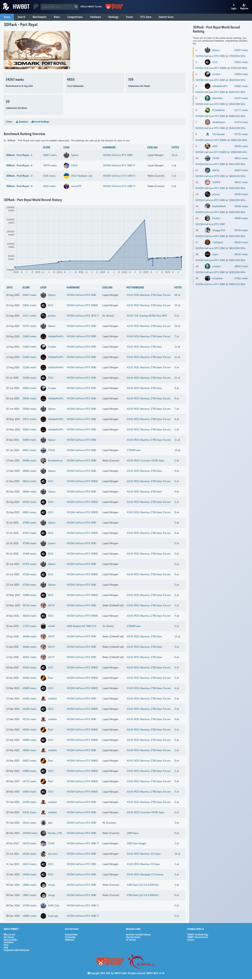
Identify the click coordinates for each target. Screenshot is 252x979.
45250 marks (30, 698)
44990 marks (30, 740)
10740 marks (30, 905)
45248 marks (30, 709)
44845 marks (30, 750)
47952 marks (241, 278)
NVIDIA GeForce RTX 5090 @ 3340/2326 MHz (221, 260)
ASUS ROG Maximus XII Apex (143, 864)
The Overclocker (133, 937)
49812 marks (30, 450)
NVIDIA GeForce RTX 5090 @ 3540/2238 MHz (221, 128)
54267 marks (50, 155)
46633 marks (30, 615)
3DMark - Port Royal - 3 (19, 175)
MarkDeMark (219, 206)
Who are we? (9, 935)
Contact (190, 940)
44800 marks (30, 771)
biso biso (53, 853)
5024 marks (49, 186)
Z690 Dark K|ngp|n (136, 843)
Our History (9, 937)
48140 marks (241, 254)
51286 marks (30, 367)
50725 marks (241, 134)
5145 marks (49, 175)
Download (23, 122)
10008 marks (30, 916)
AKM (215, 146)
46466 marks (30, 646)
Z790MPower (134, 450)
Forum (129, 17)
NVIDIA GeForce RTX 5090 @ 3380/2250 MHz (221, 200)
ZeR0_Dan (53, 905)
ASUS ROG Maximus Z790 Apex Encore (148, 295)
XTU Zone (145, 17)
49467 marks (241, 170)
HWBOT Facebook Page (197, 935)
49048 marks (241, 218)
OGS (50, 305)
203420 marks (30, 833)
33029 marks (30, 874)
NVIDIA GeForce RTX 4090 (81, 833)
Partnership (70, 937)
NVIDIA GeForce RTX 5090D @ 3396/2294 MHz (221, 140)
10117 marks (29, 315)
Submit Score (166, 17)
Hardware (95, 17)
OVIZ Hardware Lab (81, 175)
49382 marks (241, 194)
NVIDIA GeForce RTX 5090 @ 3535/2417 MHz (221, 92)
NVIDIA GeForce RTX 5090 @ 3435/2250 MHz (221, 212)
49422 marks (241, 182)
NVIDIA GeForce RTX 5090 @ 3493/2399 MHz (221, 104)
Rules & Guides (10, 940)
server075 (76, 186)
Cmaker (52, 346)
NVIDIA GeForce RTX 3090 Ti (119, 165)
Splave (74, 155)
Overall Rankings (41, 122)
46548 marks (30, 636)
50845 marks (30, 398)
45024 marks (30, 729)
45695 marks (30, 678)
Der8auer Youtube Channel (138, 935)
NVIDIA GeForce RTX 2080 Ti (83, 905)
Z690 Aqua (132, 833)
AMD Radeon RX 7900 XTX (81, 626)
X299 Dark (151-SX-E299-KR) (142, 884)
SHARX (216, 182)
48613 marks (30, 481)
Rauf (50, 678)
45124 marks (30, 719)
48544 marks (30, 491)
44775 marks (30, 781)
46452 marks (30, 657)
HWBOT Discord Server (197, 937)
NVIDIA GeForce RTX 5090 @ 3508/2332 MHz (221, 116)
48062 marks (241, 266)
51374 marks (241, 122)
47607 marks (30, 533)
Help (6, 947)
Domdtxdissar (55, 460)
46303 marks (30, 667)
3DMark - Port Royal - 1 (19, 155)
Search (21, 17)
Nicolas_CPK (55, 833)
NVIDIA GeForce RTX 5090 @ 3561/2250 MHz (221, 164)
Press (6, 945)
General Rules (71, 935)
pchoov (52, 315)
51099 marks (30, 377)
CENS (74, 165)
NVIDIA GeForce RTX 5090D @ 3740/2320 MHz (221, 68)
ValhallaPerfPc (56, 336)
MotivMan (217, 98)
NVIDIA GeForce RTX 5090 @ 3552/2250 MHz (221, 236)
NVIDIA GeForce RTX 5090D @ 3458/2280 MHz (221, 152)
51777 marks (241, 110)
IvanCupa (53, 916)
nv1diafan (217, 278)
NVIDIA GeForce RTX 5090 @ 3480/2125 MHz (221, 284)
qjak (50, 822)
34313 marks (30, 864)
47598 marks (30, 543)
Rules (57, 17)
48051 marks (30, 512)
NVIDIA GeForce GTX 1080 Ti (119, 175)
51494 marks (30, 357)
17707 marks (30, 626)
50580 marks (30, 408)
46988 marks (30, 595)
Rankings (113, 17)
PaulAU (216, 218)
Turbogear (217, 242)
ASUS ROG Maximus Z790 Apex (144, 346)
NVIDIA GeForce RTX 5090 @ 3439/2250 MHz (221, 272)
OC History (131, 940)
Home (7, 17)
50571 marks (30, 419)
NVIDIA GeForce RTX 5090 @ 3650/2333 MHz (221, 80)
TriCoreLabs (218, 134)
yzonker (216, 266)
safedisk (52, 698)
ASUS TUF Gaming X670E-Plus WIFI (147, 315)
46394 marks (30, 460)
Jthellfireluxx (219, 122)
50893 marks (30, 388)
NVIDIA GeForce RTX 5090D (82, 305)
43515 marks (30, 812)
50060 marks (30, 439)
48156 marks (30, 502)
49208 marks (241, 206)
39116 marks (29, 822)
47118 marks (29, 584)
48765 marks (241, 230)
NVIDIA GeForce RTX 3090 (81, 853)
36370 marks (50, 165)
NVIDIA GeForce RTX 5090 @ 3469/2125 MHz (221, 176)
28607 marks (30, 895)
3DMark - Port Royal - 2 (19, 165)
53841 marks (30, 305)
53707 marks (30, 326)
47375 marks (30, 564)
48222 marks (241, 242)
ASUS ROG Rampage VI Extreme (145, 874)
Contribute (8, 942)
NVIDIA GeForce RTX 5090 (117, 155)
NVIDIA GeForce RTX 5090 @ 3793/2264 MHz (221, 56)
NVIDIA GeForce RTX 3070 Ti (83, 315)
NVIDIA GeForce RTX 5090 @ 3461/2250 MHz (221, 248)
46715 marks (30, 605)
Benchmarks (39, 17)
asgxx (215, 254)
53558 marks (241, 74)
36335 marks (30, 853)
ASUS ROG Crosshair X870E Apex (145, 460)
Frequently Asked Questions (16, 950)
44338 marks (30, 802)
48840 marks (30, 471)
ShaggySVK (218, 230)
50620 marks (241, 146)
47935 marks (30, 522)
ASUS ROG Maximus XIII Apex (144, 853)
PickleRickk (218, 110)
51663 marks (30, 346)
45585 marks (30, 688)
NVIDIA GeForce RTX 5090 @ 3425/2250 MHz (221, 188)
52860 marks (30, 336)
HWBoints (69, 940)
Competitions (75, 17)
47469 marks (30, 553)
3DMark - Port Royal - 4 (19, 186)
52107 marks (241, 98)
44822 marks (30, 760)
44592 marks (30, 791)
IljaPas (216, 170)
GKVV (51, 605)
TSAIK (51, 450)
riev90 (51, 626)
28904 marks (30, 884)
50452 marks (30, 429)
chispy (51, 884)
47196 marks (30, 574)
